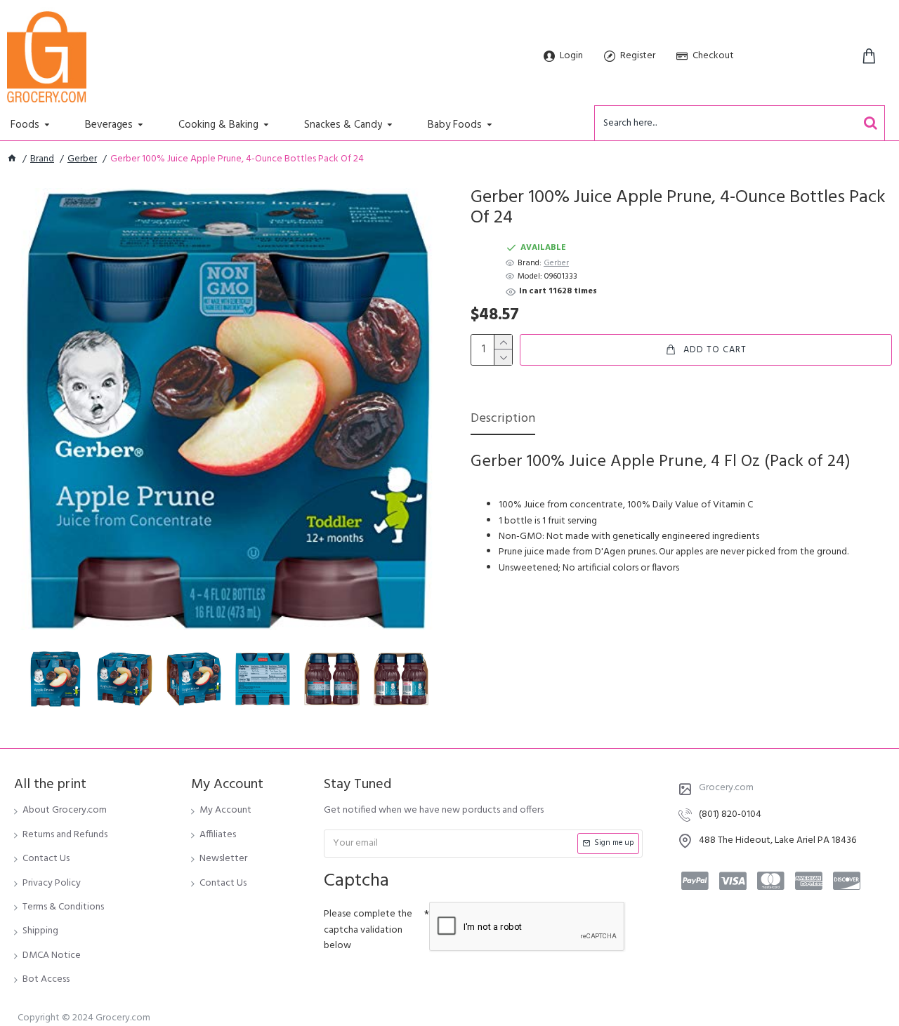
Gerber (82, 159)
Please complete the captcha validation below (368, 930)
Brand (42, 159)
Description (503, 420)
